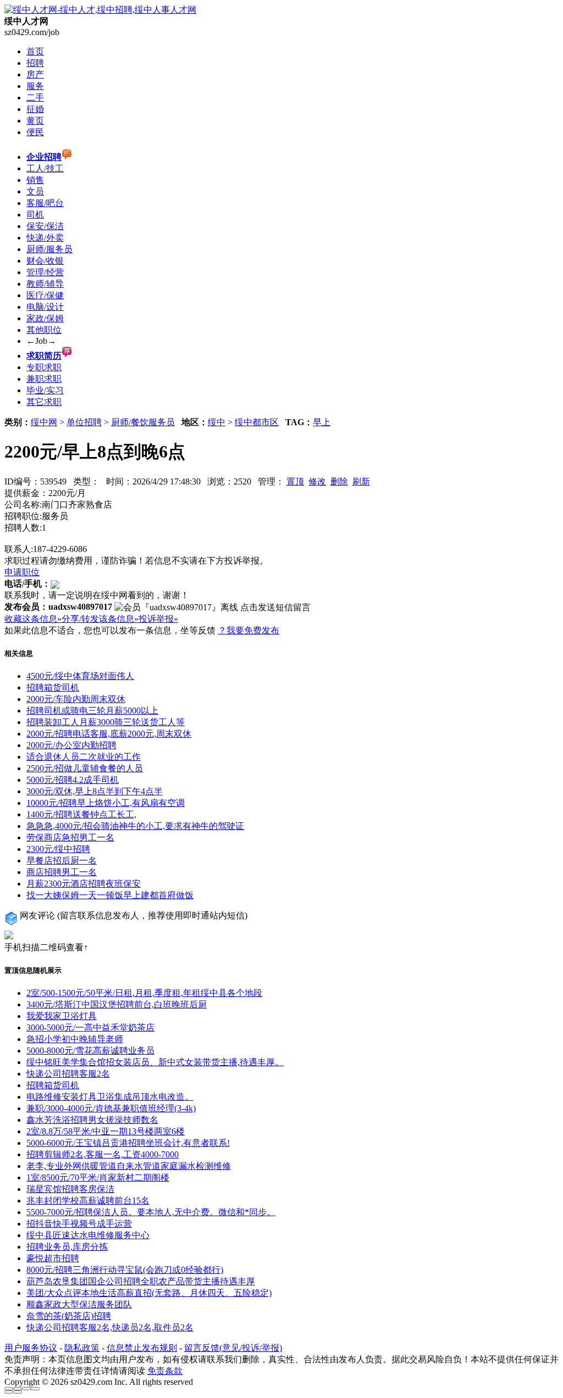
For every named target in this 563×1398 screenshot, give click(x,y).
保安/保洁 (45, 226)
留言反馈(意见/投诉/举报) (233, 1347)
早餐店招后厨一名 (61, 860)
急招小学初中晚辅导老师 (74, 1039)
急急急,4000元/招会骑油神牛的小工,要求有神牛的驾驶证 (135, 826)
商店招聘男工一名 (61, 872)
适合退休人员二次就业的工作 (83, 756)
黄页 (35, 120)
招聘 (35, 63)
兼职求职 (44, 378)
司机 (35, 214)
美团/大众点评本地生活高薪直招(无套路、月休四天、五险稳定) (149, 1292)
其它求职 (44, 401)
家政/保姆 (45, 318)
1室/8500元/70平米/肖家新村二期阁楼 (97, 1177)
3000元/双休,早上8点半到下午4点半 (94, 791)
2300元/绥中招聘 (58, 849)
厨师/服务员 (49, 249)
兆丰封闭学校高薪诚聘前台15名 (88, 1200)
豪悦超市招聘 (52, 1258)
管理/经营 (45, 272)
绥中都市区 (257, 422)
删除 (339, 481)
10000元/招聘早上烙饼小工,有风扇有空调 (105, 802)
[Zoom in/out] (35, 1388)
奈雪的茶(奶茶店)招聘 (68, 1316)
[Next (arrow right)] (17, 1392)
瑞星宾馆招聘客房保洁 (70, 1189)
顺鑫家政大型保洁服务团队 (79, 1304)
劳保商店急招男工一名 (70, 837)
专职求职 (44, 367)
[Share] (17, 1388)
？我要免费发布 (248, 630)
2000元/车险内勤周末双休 (75, 699)
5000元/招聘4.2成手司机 (72, 779)
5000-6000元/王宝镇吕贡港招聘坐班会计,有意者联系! (128, 1143)
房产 (35, 74)
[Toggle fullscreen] (26, 1388)
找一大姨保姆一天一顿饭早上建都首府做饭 (110, 895)
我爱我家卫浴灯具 (61, 1016)
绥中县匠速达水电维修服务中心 (88, 1235)
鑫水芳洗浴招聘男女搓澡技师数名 (92, 1119)
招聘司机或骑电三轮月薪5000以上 (92, 710)
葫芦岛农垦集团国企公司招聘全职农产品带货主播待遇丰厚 (140, 1281)
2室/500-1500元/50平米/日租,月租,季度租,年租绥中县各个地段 (144, 993)
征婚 (35, 109)
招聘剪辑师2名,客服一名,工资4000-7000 (102, 1154)
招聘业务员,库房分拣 (67, 1246)
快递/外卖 (45, 237)
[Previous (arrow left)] (8, 1392)
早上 (321, 422)
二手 (35, 97)
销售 (35, 180)
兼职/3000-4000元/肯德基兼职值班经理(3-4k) (111, 1108)
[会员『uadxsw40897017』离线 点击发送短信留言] (212, 608)
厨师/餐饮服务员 (143, 422)
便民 (35, 132)
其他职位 (44, 330)
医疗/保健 (45, 295)
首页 (35, 51)
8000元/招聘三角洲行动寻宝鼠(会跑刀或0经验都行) (124, 1269)
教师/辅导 (45, 283)
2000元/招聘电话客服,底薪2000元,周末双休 (108, 733)
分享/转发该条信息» (100, 618)
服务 (35, 86)
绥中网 (44, 422)
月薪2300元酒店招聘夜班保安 (83, 883)
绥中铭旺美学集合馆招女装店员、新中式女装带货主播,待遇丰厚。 (155, 1062)
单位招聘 (84, 422)
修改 (317, 481)
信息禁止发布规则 (142, 1347)
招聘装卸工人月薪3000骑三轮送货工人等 (105, 722)
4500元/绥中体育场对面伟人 (80, 676)
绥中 (216, 422)
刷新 (361, 481)
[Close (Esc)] (8, 1388)
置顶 (295, 481)
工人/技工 (45, 168)
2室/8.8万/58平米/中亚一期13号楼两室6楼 (105, 1131)
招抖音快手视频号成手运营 (79, 1223)
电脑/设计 (45, 306)
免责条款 (165, 1370)
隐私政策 (82, 1347)
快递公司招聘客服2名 (68, 1073)
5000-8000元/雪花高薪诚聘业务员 (90, 1050)
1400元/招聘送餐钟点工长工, (81, 814)
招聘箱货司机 (52, 687)
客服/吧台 (45, 203)
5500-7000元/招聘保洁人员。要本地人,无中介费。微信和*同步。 (150, 1212)
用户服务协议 (30, 1347)
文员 (35, 191)
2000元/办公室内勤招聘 (71, 745)
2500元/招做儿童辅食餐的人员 (84, 768)
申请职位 (22, 572)
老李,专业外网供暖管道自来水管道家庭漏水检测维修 (128, 1166)
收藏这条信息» (33, 618)
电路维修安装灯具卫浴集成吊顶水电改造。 (110, 1096)
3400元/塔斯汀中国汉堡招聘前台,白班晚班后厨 (116, 1004)
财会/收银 (45, 260)
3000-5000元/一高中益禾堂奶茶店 (90, 1027)
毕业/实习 (45, 390)
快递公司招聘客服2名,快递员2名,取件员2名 (110, 1327)
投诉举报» (158, 618)
